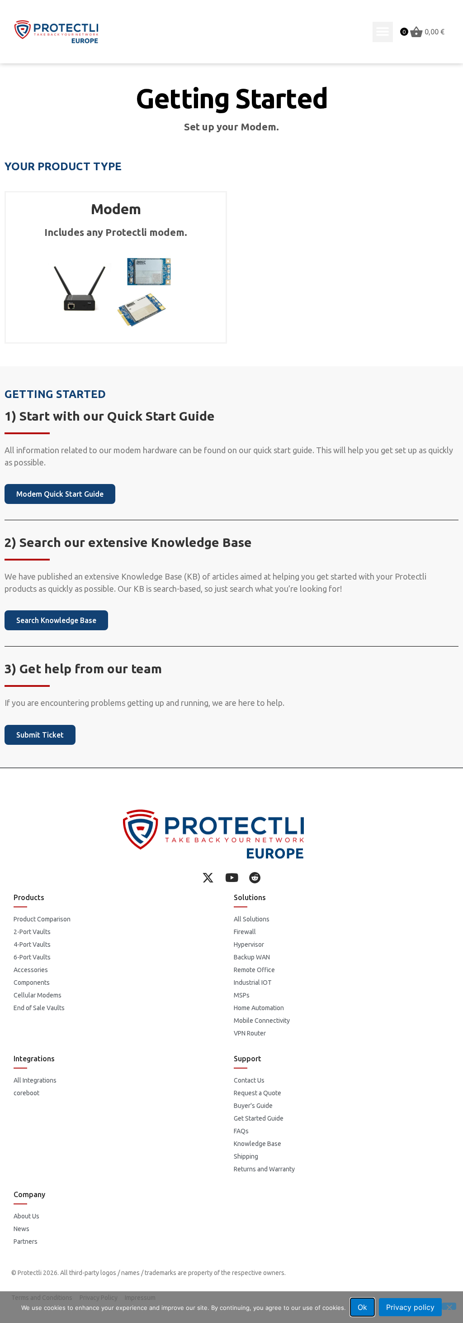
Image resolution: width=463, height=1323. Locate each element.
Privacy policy (410, 1307)
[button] (383, 32)
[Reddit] (255, 877)
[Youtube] (231, 877)
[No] (449, 1306)
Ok (362, 1307)
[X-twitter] (208, 877)
